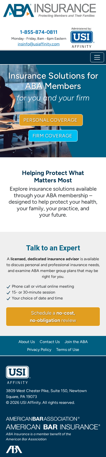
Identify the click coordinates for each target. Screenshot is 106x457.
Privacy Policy (39, 349)
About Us (26, 341)
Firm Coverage (53, 135)
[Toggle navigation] (97, 57)
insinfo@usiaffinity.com (39, 44)
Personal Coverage (51, 120)
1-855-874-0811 (38, 32)
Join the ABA (76, 341)
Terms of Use (67, 349)
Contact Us (50, 341)
